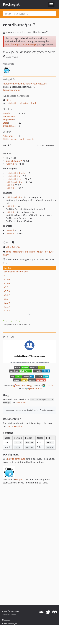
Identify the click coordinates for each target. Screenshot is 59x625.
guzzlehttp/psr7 (14, 161)
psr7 (6, 254)
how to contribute (16, 458)
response (19, 251)
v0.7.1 (7, 287)
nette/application (14, 182)
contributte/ (14, 24)
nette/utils (11, 164)
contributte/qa (13, 176)
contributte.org (24, 385)
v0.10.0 (7, 275)
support (19, 479)
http (9, 251)
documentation (15, 426)
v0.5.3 (7, 306)
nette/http (11, 188)
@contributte (35, 388)
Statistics (6, 620)
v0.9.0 (7, 279)
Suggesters (8, 119)
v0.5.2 (7, 310)
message (30, 251)
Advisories (8, 135)
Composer (21, 402)
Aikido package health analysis (18, 139)
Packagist (11, 4)
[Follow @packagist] (48, 612)
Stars (5, 122)
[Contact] (41, 612)
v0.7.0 (7, 291)
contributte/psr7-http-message (20, 44)
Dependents (9, 116)
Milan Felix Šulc (14, 247)
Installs (6, 113)
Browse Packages (9, 623)
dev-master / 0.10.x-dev (16, 271)
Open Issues (9, 125)
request (50, 251)
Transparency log (12, 90)
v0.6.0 (7, 302)
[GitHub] (54, 612)
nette (41, 251)
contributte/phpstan (16, 173)
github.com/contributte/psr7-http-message (25, 83)
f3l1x (8, 100)
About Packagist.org (10, 611)
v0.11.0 (7, 267)
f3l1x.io (49, 385)
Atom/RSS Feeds (9, 614)
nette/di (10, 185)
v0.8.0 (7, 283)
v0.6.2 (7, 295)
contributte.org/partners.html (21, 103)
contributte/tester (15, 179)
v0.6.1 (7, 298)
